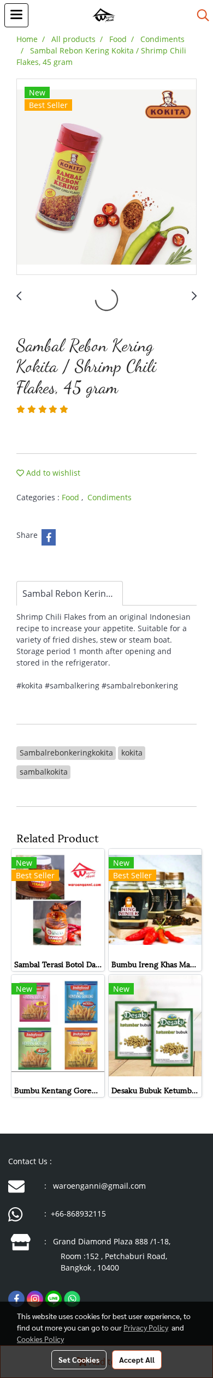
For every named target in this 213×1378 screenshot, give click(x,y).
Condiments (109, 497)
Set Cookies (78, 1359)
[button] (199, 15)
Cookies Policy (40, 1339)
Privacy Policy (145, 1327)
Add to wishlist (52, 473)
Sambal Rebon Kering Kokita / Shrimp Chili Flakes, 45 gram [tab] (72, 594)
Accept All (137, 1359)
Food (71, 497)
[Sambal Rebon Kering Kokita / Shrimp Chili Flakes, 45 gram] (106, 177)
